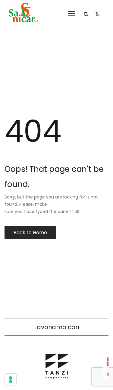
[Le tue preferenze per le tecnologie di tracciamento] (10, 379)
